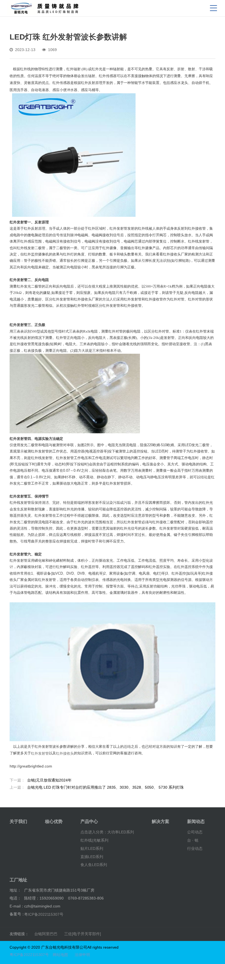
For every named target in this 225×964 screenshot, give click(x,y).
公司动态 (195, 832)
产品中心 (89, 821)
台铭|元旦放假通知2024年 (41, 780)
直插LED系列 (91, 856)
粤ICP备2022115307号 (43, 914)
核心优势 (54, 821)
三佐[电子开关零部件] (82, 934)
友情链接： (19, 934)
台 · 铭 (192, 840)
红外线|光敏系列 (94, 840)
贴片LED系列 (91, 848)
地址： (15, 890)
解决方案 (160, 821)
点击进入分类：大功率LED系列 (107, 832)
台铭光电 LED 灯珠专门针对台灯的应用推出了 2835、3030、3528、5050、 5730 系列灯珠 (97, 787)
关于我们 (18, 821)
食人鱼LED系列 (93, 864)
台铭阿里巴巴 (45, 934)
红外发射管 (40, 753)
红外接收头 (65, 753)
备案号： (17, 914)
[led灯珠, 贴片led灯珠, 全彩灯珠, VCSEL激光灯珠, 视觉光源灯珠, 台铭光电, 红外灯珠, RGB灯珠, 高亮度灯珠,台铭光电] (45, 8)
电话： (15, 898)
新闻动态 (196, 821)
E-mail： (17, 906)
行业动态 (195, 848)
